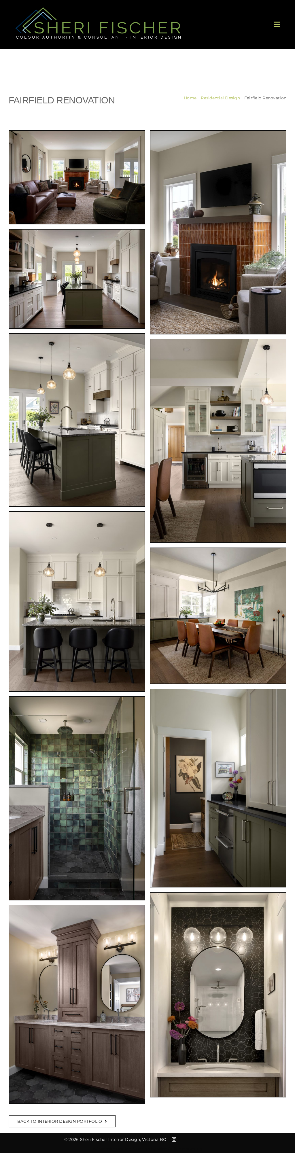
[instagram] (174, 1139)
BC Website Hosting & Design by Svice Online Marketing (148, 1148)
